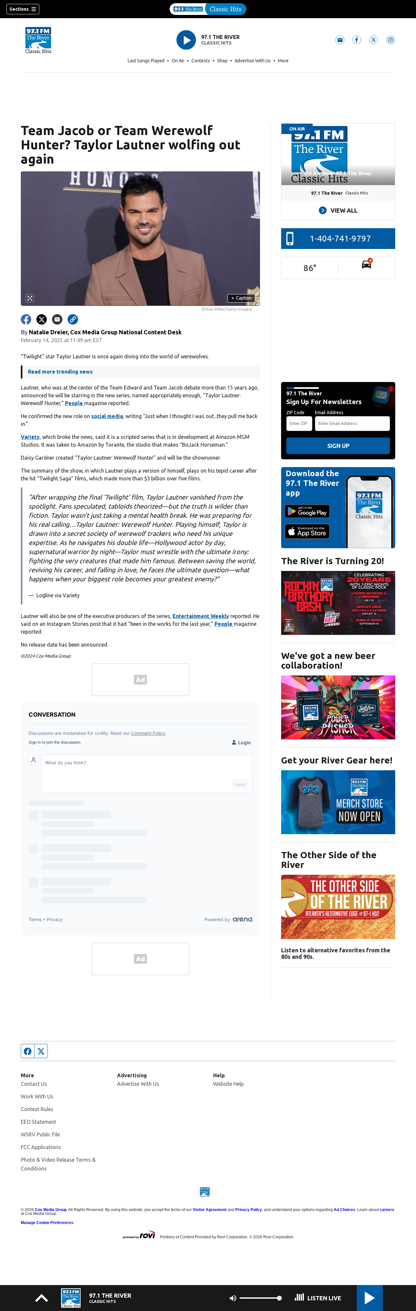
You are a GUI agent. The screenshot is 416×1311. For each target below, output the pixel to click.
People (74, 403)
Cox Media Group (51, 1209)
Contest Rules (37, 1109)
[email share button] (57, 319)
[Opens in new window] (338, 603)
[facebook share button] (26, 319)
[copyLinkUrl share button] (73, 319)
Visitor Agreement (210, 1209)
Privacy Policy (248, 1209)
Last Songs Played (146, 60)
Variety (30, 437)
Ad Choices (344, 1209)
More (283, 60)
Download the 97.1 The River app (312, 483)
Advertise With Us (253, 60)
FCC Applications (41, 1147)
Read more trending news (60, 372)
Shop (222, 60)
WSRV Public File (40, 1134)
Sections (19, 9)
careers (387, 1209)
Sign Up (338, 445)
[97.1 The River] (208, 9)
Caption (241, 298)
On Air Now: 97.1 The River (338, 173)
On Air (178, 60)
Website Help (228, 1084)
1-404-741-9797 (340, 238)
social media (107, 416)
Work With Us (37, 1096)
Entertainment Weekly (201, 616)
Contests (200, 60)
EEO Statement (38, 1122)
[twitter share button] (41, 319)
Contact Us (34, 1084)
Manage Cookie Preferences (47, 1222)
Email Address (329, 412)
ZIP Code (295, 412)
